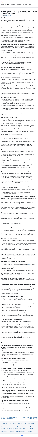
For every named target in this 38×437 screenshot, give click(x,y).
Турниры (31, 428)
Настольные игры (31, 423)
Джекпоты (14, 423)
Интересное (20, 423)
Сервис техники (28, 4)
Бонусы (10, 423)
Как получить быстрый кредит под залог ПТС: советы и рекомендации (9, 417)
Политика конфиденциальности (23, 426)
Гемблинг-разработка (5, 4)
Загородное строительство (20, 431)
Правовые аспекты (4, 6)
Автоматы (3, 423)
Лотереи (24, 423)
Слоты (24, 428)
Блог (7, 423)
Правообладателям (10, 428)
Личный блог (7, 9)
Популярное (3, 428)
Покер (9, 425)
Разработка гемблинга (5, 433)
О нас (2, 425)
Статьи (28, 428)
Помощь (31, 426)
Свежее (20, 428)
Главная (2, 9)
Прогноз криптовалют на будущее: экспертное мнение (30, 417)
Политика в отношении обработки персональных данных (22, 425)
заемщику (30, 264)
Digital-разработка (30, 431)
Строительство (12, 6)
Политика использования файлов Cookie (8, 426)
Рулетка (16, 428)
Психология (12, 4)
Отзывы (5, 425)
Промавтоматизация (20, 4)
